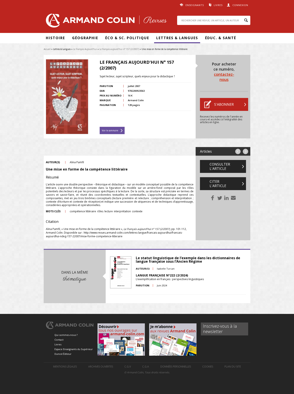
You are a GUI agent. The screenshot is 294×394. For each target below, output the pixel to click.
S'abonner (224, 104)
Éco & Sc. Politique (127, 38)
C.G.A (145, 366)
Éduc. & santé (220, 38)
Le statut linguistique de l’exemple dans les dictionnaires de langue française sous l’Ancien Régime (188, 260)
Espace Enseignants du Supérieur (73, 349)
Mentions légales (65, 366)
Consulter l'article (220, 166)
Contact (58, 339)
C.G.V (127, 366)
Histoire (55, 38)
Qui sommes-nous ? (65, 335)
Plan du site (232, 366)
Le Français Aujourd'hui (85, 49)
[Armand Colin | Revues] (105, 22)
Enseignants (195, 5)
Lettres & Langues (177, 38)
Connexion (240, 5)
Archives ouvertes (100, 366)
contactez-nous (224, 77)
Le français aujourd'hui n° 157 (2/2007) (119, 49)
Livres (218, 5)
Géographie (85, 38)
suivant (245, 151)
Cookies (207, 366)
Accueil (47, 49)
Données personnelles (175, 366)
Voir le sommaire (110, 130)
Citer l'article (218, 183)
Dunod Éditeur (62, 353)
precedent (238, 151)
